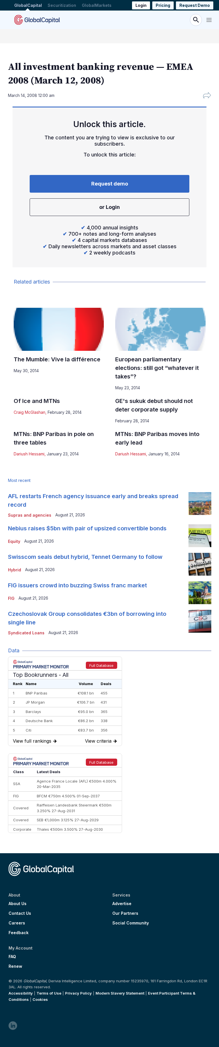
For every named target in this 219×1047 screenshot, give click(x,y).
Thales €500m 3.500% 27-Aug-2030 (70, 829)
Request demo (109, 184)
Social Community (130, 923)
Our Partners (125, 913)
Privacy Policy (78, 993)
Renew (15, 966)
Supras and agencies (29, 515)
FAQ (12, 957)
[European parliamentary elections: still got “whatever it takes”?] (160, 329)
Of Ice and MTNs (37, 401)
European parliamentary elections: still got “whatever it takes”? (157, 368)
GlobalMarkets (96, 5)
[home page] (37, 20)
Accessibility (21, 993)
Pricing (163, 5)
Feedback (19, 933)
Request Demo (194, 5)
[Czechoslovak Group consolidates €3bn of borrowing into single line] (199, 621)
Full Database (101, 665)
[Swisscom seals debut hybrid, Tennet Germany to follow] (199, 564)
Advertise (121, 904)
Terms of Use (48, 993)
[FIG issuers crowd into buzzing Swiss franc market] (199, 592)
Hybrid (14, 569)
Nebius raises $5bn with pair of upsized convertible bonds (87, 528)
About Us (18, 904)
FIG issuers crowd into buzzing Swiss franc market (77, 585)
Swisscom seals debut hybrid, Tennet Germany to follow (85, 556)
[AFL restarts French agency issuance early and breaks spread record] (199, 503)
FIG (11, 598)
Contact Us (20, 913)
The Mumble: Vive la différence (57, 359)
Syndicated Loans (26, 632)
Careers (17, 923)
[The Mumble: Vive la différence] (59, 329)
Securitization (62, 5)
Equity (14, 541)
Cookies (40, 999)
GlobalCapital (28, 5)
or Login (109, 207)
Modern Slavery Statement (120, 993)
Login (141, 5)
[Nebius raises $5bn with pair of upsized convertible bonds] (199, 535)
